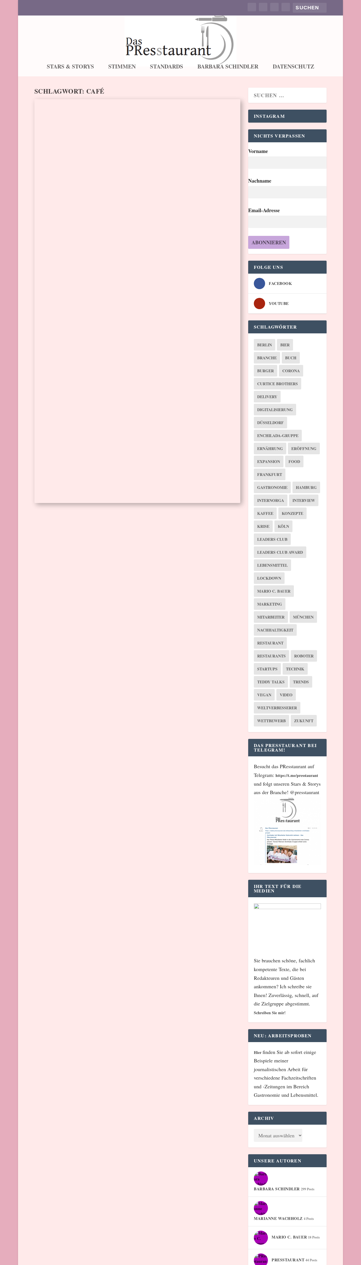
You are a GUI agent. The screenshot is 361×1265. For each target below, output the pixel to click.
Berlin (264, 345)
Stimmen (122, 67)
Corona (291, 371)
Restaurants (271, 656)
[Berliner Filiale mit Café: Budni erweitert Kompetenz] (137, 355)
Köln (283, 526)
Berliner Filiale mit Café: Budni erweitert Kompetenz (124, 428)
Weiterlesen (62, 274)
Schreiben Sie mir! (270, 1013)
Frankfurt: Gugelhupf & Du (94, 231)
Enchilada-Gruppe (277, 435)
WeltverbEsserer (277, 708)
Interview (303, 500)
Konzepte (292, 513)
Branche (267, 358)
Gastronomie (272, 487)
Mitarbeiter (271, 617)
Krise (263, 526)
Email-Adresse (264, 210)
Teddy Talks (271, 682)
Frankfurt (269, 474)
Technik (295, 669)
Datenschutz (293, 67)
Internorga (270, 500)
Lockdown (269, 578)
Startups (267, 669)
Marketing (269, 604)
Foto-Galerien (101, 240)
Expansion (268, 461)
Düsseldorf (270, 423)
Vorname (258, 151)
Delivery (267, 397)
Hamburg (306, 487)
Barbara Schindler (227, 67)
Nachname (259, 180)
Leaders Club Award (280, 552)
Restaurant (270, 643)
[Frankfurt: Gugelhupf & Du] (137, 161)
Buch (290, 358)
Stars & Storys (70, 67)
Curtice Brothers (277, 384)
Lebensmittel (272, 565)
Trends (301, 682)
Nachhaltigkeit (275, 630)
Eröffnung (303, 448)
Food (294, 461)
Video (286, 695)
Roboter (304, 656)
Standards (166, 67)
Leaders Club (272, 539)
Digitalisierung (275, 410)
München (303, 617)
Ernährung (270, 448)
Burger (265, 371)
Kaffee (265, 513)
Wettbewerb (271, 721)
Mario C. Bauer (273, 591)
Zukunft (303, 721)
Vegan (264, 695)
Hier (258, 1052)
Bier (285, 345)
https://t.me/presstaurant (297, 775)
